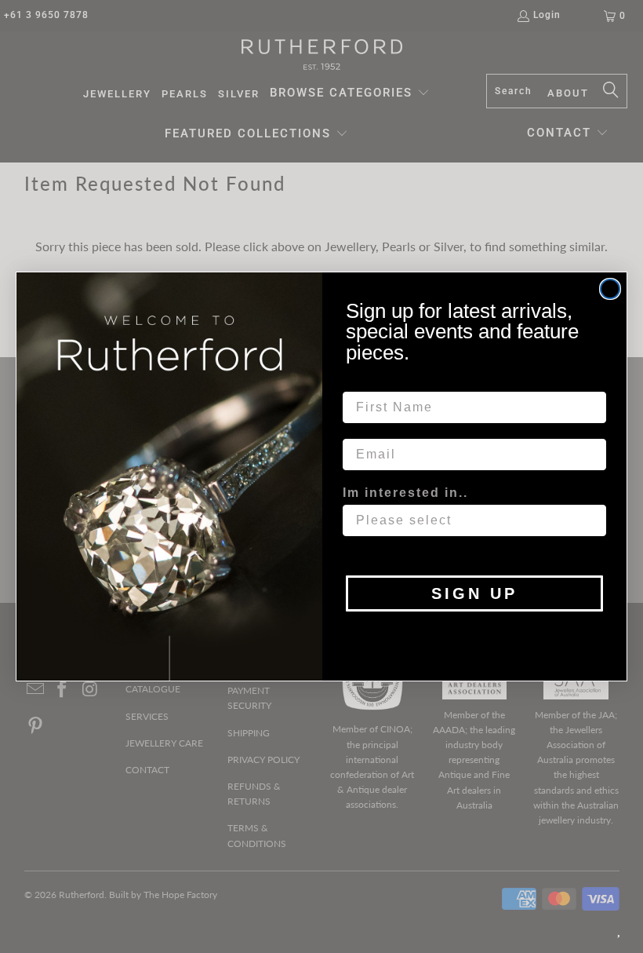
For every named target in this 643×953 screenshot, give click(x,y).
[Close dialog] (610, 288)
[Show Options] (591, 520)
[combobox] (469, 520)
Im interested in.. (405, 492)
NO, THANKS (475, 635)
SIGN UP (474, 593)
